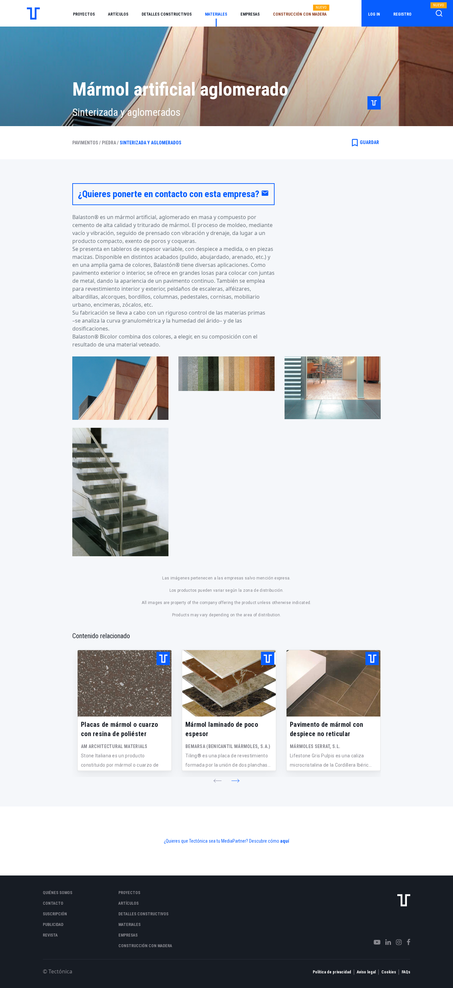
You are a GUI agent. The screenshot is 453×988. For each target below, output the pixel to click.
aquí (284, 841)
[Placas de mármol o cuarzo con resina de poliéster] (124, 683)
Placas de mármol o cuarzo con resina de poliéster (119, 729)
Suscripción (55, 914)
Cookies (388, 972)
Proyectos (84, 14)
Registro (402, 14)
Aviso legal (366, 972)
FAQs (406, 972)
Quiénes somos (57, 892)
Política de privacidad (332, 972)
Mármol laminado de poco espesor (221, 729)
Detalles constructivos (167, 14)
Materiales (216, 14)
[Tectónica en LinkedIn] (385, 942)
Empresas (250, 14)
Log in (374, 14)
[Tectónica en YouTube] (374, 942)
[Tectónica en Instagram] (396, 942)
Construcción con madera (300, 14)
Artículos (118, 14)
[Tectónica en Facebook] (406, 942)
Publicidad (53, 924)
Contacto (53, 903)
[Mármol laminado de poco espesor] (229, 683)
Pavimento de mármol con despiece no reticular (326, 729)
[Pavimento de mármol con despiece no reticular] (333, 683)
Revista (50, 935)
